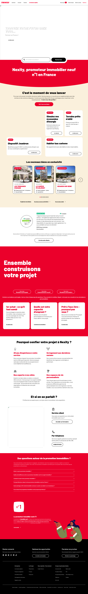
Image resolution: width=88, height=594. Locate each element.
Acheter (13, 2)
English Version (41, 568)
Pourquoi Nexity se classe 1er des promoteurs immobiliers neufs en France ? (31, 482)
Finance (30, 571)
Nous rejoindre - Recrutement (44, 566)
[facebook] (3, 555)
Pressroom (31, 574)
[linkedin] (13, 555)
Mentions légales (15, 587)
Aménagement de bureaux (20, 577)
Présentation (31, 568)
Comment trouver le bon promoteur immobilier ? (24, 478)
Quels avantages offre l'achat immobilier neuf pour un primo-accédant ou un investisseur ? (34, 485)
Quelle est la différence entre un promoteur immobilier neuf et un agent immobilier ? (33, 474)
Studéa (67, 577)
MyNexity (84, 2)
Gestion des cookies (72, 587)
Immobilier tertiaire (18, 574)
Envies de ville (58, 568)
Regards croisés (18, 580)
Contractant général (18, 568)
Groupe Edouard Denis (59, 574)
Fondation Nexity (58, 571)
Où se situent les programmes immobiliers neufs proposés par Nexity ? (30, 489)
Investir (19, 2)
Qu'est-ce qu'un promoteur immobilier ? (23, 471)
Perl (66, 571)
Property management (19, 571)
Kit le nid (57, 580)
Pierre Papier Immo (69, 574)
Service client (66, 587)
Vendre (25, 2)
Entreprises (17, 566)
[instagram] (11, 555)
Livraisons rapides (33, 2)
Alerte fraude (71, 2)
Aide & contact (78, 2)
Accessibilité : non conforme (52, 587)
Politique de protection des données (32, 587)
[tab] (40, 197)
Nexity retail (68, 568)
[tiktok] (16, 555)
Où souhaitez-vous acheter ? (32, 59)
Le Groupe (31, 566)
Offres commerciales (42, 587)
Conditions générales (22, 587)
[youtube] (6, 555)
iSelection (57, 577)
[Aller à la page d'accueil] (5, 2)
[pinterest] (8, 555)
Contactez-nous (60, 587)
